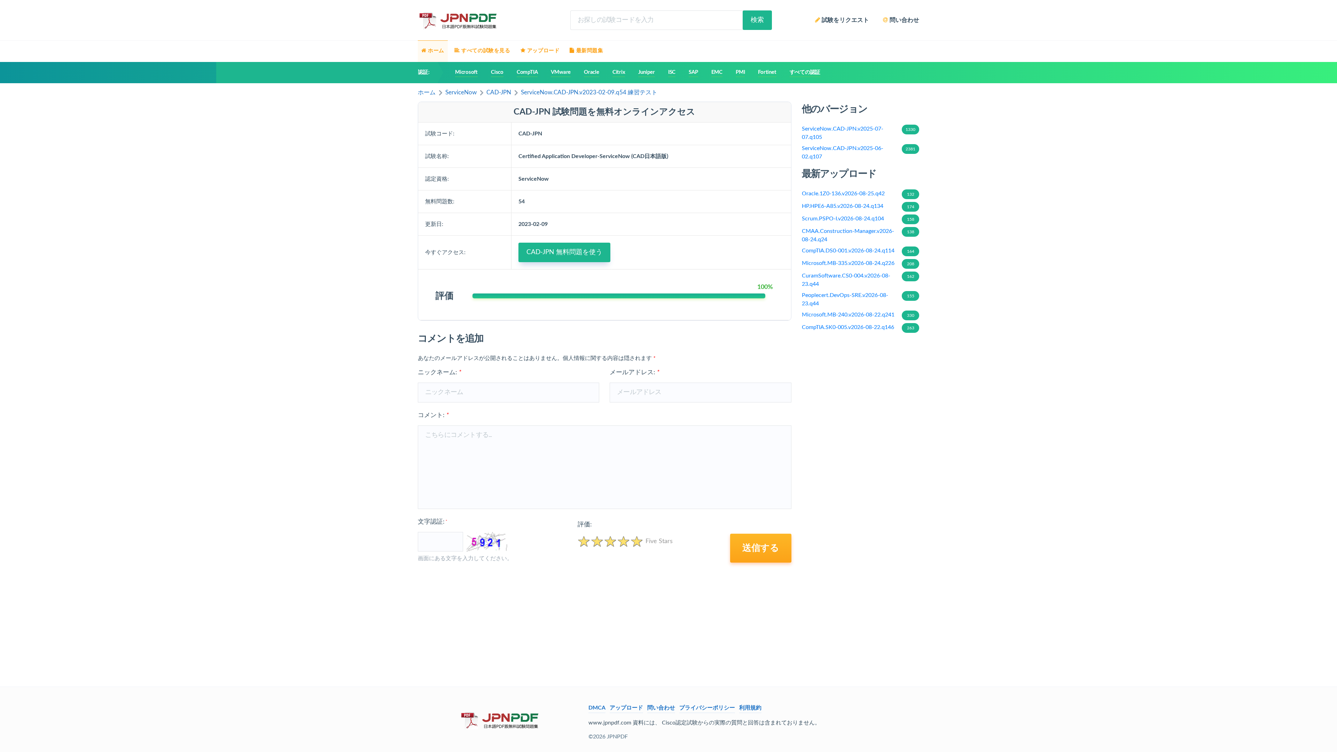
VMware (561, 72)
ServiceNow (461, 92)
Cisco (497, 72)
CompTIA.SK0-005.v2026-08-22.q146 (858, 327)
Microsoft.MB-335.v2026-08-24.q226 (858, 263)
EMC (716, 72)
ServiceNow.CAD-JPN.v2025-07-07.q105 (859, 133)
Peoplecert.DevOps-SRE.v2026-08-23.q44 (858, 299)
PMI (740, 72)
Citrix (618, 72)
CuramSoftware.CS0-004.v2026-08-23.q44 (858, 280)
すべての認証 (805, 72)
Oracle (591, 72)
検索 (757, 20)
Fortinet (767, 72)
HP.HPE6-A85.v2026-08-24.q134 (858, 206)
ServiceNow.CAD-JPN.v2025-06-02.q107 (859, 152)
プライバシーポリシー (707, 708)
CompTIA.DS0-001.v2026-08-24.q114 (858, 250)
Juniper (646, 72)
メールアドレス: (634, 372)
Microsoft (466, 72)
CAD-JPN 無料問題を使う (564, 252)
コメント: (433, 415)
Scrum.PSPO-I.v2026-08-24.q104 (858, 218)
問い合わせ (661, 708)
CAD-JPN (498, 92)
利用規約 (750, 708)
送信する (760, 548)
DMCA (596, 708)
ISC (671, 72)
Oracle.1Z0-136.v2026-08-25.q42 (858, 193)
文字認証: (432, 522)
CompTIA (527, 72)
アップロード (626, 708)
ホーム (427, 92)
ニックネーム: (439, 372)
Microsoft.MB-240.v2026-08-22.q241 (858, 315)
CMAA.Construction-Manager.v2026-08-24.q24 (858, 235)
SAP (693, 72)
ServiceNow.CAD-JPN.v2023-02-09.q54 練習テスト (589, 92)
